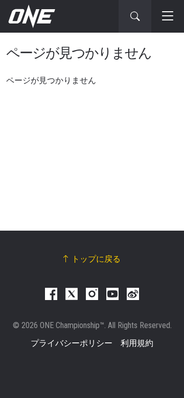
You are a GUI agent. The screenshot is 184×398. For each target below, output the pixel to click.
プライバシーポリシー (71, 343)
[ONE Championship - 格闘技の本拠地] (30, 16)
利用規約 (137, 343)
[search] (135, 16)
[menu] (167, 16)
